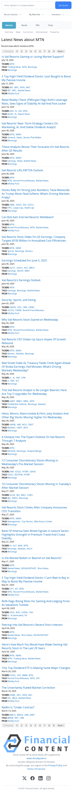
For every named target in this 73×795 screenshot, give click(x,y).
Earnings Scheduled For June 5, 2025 (24, 260)
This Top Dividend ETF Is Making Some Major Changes (36, 668)
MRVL (26, 401)
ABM (12, 204)
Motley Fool (13, 93)
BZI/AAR (11, 451)
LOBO (30, 495)
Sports (10, 251)
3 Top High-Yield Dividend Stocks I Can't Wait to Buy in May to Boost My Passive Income (35, 579)
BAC (30, 695)
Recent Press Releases (24, 180)
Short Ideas (43, 568)
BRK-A (13, 714)
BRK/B (10, 717)
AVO (26, 267)
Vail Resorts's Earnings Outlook (21, 280)
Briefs (10, 114)
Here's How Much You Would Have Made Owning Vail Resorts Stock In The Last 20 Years (34, 646)
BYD (18, 612)
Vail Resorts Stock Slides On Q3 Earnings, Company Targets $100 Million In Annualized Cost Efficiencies (34, 238)
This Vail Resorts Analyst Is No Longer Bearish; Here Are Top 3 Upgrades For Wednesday (34, 392)
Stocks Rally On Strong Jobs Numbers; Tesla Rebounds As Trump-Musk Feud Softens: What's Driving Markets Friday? (36, 193)
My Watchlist (34, 14)
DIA (24, 204)
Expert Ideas (24, 114)
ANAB (12, 424)
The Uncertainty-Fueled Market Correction (28, 687)
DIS (9, 698)
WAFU (15, 498)
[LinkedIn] (40, 778)
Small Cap (29, 207)
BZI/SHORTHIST (28, 568)
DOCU (31, 204)
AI (14, 377)
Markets (9, 25)
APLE (12, 612)
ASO (19, 307)
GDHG (33, 471)
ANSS (24, 695)
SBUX (14, 698)
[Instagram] (48, 778)
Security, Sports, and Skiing (19, 300)
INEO (23, 495)
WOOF (20, 270)
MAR (20, 545)
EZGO (18, 471)
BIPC (16, 87)
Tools (50, 25)
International (41, 32)
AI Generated (17, 615)
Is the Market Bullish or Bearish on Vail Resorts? (32, 558)
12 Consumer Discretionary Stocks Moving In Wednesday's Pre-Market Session (30, 462)
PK (26, 615)
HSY (19, 675)
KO (16, 588)
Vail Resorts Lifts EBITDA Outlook (22, 170)
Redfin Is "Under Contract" (18, 707)
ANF (18, 377)
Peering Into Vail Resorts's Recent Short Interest (32, 625)
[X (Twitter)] (24, 778)
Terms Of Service (36, 768)
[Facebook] (32, 778)
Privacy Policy (55, 765)
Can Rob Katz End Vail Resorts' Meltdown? (28, 217)
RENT (27, 270)
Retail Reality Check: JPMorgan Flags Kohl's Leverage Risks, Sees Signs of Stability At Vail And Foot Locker (34, 101)
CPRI (23, 377)
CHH (31, 612)
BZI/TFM (18, 474)
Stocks (24, 25)
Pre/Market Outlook (16, 404)
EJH (18, 495)
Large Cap (18, 207)
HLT (15, 545)
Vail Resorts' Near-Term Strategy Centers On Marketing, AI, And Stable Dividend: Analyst (30, 125)
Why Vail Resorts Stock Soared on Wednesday (30, 319)
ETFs (37, 25)
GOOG (10, 310)
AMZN (13, 307)
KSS (20, 111)
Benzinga (32, 67)
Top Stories (27, 521)
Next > (61, 51)
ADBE (12, 695)
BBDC (19, 401)
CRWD (31, 307)
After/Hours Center (43, 521)
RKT (16, 717)
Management (13, 521)
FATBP (25, 471)
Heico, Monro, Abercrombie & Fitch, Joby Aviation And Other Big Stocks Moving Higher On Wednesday (35, 415)
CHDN (24, 612)
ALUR (12, 495)
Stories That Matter (32, 137)
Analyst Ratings (34, 451)
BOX (24, 424)
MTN (12, 64)
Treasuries (54, 32)
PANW (18, 310)
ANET (12, 401)
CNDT (30, 424)
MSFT (32, 714)
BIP (11, 87)
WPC (28, 87)
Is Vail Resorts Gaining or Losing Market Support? (33, 56)
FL (16, 111)
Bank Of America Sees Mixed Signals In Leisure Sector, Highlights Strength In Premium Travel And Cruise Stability (35, 534)
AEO (19, 695)
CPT (12, 588)
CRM (25, 307)
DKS (12, 111)
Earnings (11, 160)
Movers (29, 251)
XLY (17, 380)
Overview (9, 32)
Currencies (28, 32)
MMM (24, 675)
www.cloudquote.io (36, 758)
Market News (24, 90)
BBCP (32, 267)
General (11, 137)
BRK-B (20, 714)
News (18, 32)
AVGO (19, 204)
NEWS (18, 134)
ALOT (12, 267)
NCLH (29, 548)
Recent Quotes (10, 14)
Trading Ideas (14, 67)
